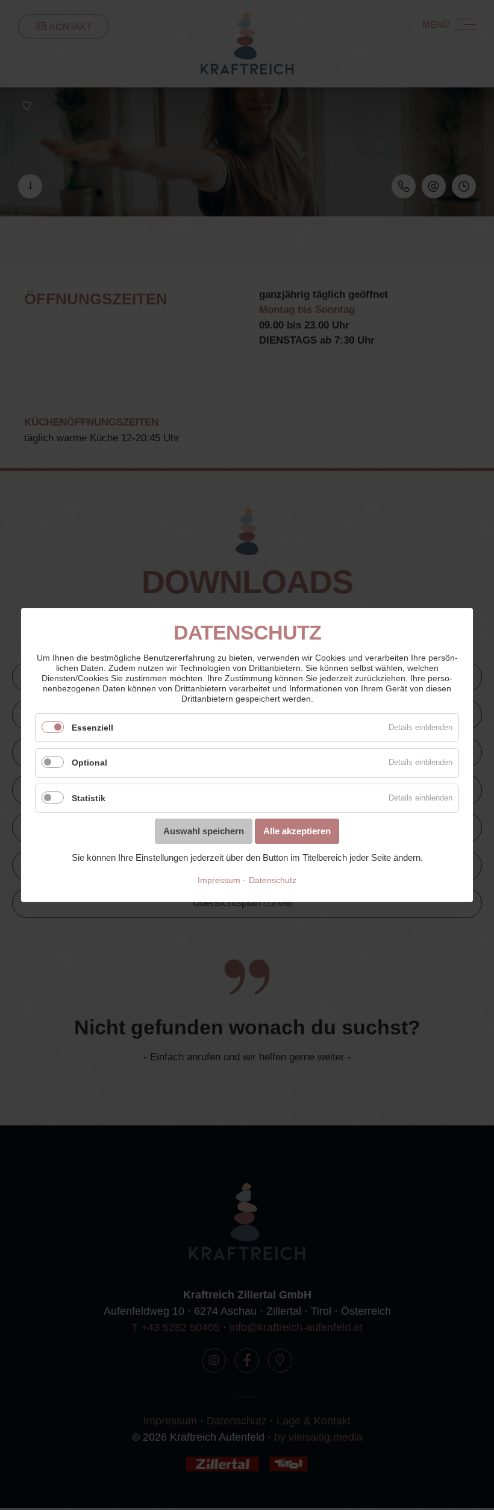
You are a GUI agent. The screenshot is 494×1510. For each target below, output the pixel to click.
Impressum (219, 880)
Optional (89, 762)
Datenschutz (272, 880)
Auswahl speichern (203, 831)
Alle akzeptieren (297, 831)
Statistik (88, 798)
